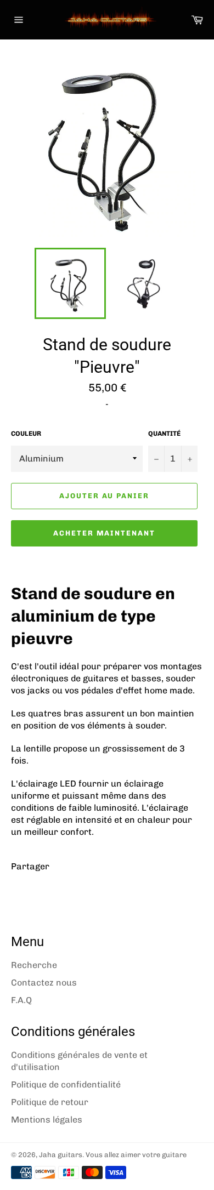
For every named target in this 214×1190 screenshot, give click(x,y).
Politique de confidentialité (66, 1084)
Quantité (164, 433)
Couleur (26, 433)
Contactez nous (44, 982)
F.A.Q (21, 1000)
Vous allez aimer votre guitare (136, 1155)
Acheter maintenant (104, 533)
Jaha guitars (60, 1155)
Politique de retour (49, 1102)
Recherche (34, 965)
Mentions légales (46, 1119)
